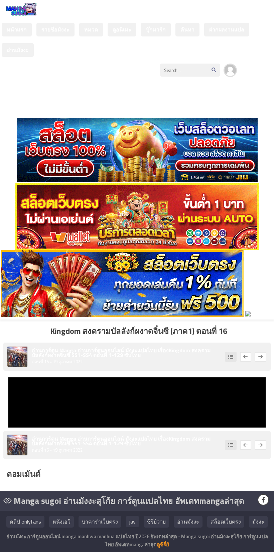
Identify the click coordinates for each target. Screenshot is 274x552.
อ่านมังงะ (18, 50)
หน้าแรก (17, 29)
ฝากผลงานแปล (226, 29)
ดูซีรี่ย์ (163, 544)
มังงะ (258, 522)
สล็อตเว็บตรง (226, 522)
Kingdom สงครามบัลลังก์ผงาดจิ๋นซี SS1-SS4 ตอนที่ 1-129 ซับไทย (121, 352)
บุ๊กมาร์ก (156, 29)
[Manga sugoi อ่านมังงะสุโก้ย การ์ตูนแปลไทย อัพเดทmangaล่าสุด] (19, 12)
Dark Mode (258, 74)
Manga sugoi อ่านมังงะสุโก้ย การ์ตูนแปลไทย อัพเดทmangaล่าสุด (128, 500)
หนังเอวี (61, 522)
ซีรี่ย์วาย (156, 522)
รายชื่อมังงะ (55, 29)
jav (132, 522)
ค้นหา (187, 29)
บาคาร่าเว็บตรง (100, 522)
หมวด (91, 29)
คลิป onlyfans (25, 522)
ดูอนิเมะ (122, 29)
